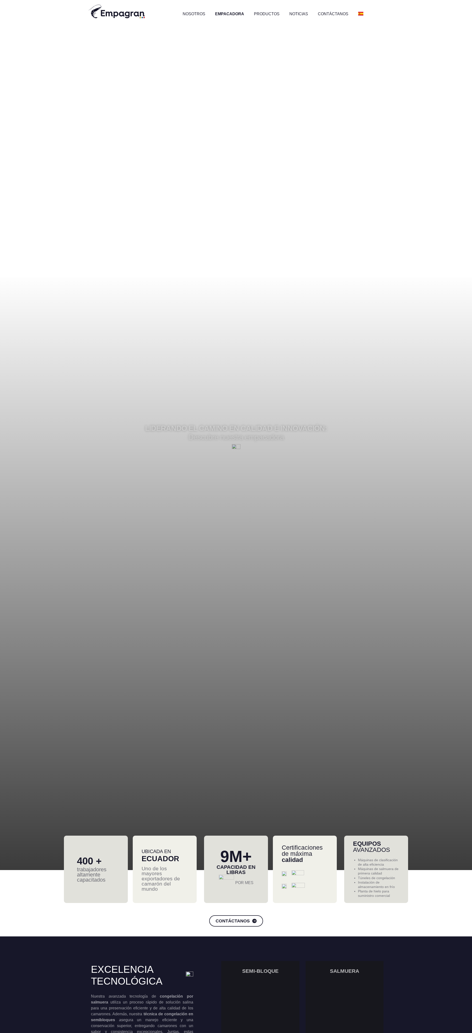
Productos (267, 14)
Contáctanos (333, 14)
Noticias (298, 14)
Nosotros (194, 14)
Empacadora (229, 14)
